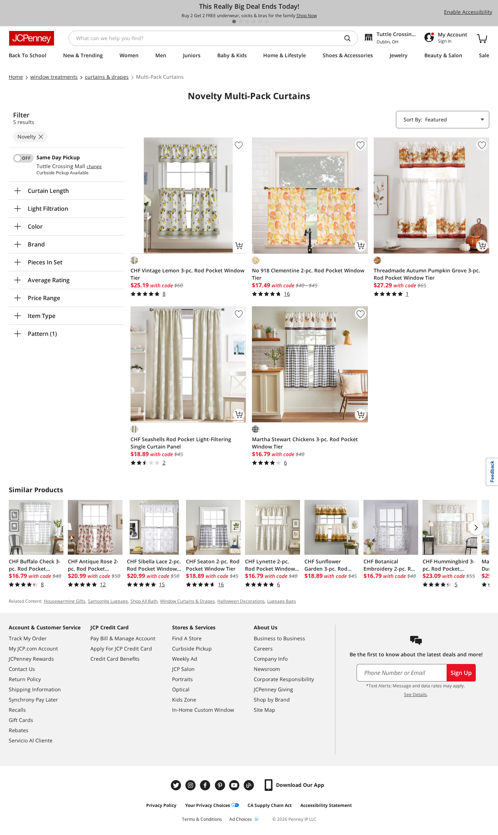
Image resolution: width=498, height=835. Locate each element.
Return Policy (25, 679)
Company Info (271, 658)
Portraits (182, 679)
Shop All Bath (144, 601)
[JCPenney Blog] (249, 785)
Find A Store (187, 638)
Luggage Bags (281, 601)
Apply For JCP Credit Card (121, 648)
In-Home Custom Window (203, 709)
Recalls (17, 709)
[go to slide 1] (234, 21)
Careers (263, 648)
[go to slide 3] (247, 21)
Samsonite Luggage (108, 601)
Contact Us (22, 668)
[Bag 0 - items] (482, 38)
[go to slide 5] (260, 21)
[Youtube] (235, 785)
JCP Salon (183, 668)
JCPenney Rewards (31, 658)
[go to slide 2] (240, 21)
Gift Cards (21, 719)
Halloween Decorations (241, 601)
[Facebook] (206, 785)
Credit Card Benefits (115, 658)
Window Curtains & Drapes (187, 601)
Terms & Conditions (202, 819)
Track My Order (28, 638)
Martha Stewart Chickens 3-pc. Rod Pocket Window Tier (305, 443)
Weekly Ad (184, 658)
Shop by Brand (272, 699)
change (94, 167)
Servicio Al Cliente (30, 740)
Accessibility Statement (326, 805)
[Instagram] (191, 785)
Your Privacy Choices (207, 805)
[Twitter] (177, 785)
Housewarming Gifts (64, 601)
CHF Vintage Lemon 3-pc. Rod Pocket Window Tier (187, 274)
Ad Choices (240, 819)
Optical (181, 689)
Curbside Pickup (192, 648)
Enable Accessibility (468, 11)
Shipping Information (35, 689)
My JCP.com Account (33, 648)
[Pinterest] (220, 785)
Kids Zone (184, 699)
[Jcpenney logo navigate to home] (31, 38)
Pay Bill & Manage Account (122, 638)
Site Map (264, 709)
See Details (415, 694)
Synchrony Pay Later (33, 699)
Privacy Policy (161, 805)
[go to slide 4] (254, 21)
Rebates (18, 730)
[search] (350, 38)
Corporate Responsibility (284, 679)
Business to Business (279, 638)
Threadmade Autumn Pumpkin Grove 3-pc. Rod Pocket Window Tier (427, 274)
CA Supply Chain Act (270, 805)
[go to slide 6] (267, 21)
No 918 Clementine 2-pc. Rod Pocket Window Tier (308, 274)
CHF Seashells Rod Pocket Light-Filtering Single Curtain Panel (181, 443)
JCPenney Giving (273, 689)
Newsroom (267, 668)
